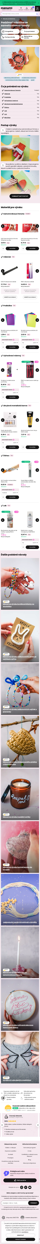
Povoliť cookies (20, 1239)
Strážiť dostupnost (10, 297)
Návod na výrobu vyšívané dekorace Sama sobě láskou (18, 1026)
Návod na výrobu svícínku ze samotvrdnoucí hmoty (15, 973)
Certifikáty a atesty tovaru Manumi (30, 1155)
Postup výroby (10, 37)
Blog (29, 1160)
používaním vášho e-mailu (27, 1207)
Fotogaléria (9, 31)
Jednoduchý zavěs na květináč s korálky (20, 922)
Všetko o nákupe (10, 1148)
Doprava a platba (10, 1151)
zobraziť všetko (31, 1110)
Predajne (10, 1158)
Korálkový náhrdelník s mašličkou (17, 1080)
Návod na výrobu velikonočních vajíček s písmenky (20, 710)
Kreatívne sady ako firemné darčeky (10, 1162)
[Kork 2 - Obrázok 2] (20, 183)
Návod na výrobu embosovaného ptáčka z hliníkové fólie (20, 763)
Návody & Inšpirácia (9, 18)
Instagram (21, 1187)
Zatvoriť (39, 3)
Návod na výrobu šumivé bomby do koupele (17, 868)
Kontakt (10, 1154)
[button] (37, 226)
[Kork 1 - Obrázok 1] (20, 148)
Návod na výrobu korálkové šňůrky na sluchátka (18, 605)
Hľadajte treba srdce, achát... (11, 14)
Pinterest (25, 1187)
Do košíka (12, 248)
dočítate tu (25, 1232)
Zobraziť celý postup (20, 196)
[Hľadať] (37, 14)
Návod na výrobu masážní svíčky (16, 817)
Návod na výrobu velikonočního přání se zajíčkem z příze (19, 658)
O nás (29, 1151)
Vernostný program (29, 1148)
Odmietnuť (20, 1235)
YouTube (29, 1187)
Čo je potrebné (29, 31)
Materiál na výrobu (28, 37)
